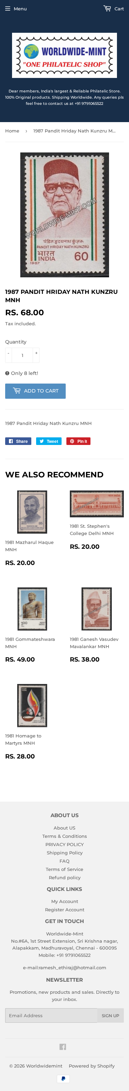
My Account (64, 901)
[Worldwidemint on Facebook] (62, 1048)
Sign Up (110, 1015)
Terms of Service (64, 869)
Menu (20, 8)
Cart (118, 8)
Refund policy (64, 877)
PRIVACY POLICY (64, 844)
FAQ (64, 861)
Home (12, 130)
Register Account (64, 909)
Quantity (15, 342)
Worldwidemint (44, 1066)
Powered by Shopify (92, 1066)
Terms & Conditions (64, 836)
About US (64, 828)
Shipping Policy (65, 852)
